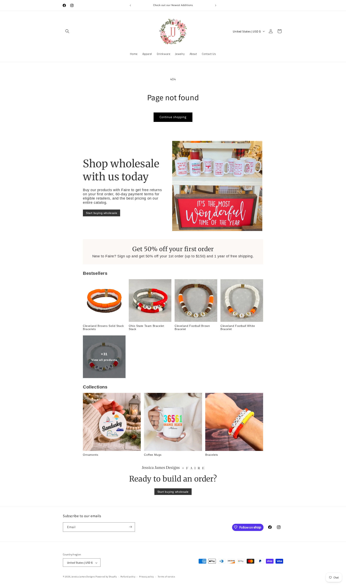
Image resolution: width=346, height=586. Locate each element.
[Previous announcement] (130, 5)
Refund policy (128, 576)
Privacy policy (146, 576)
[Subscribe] (130, 527)
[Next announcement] (215, 5)
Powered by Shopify (106, 576)
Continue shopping (173, 117)
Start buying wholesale (101, 213)
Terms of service (166, 576)
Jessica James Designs (83, 576)
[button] (67, 31)
